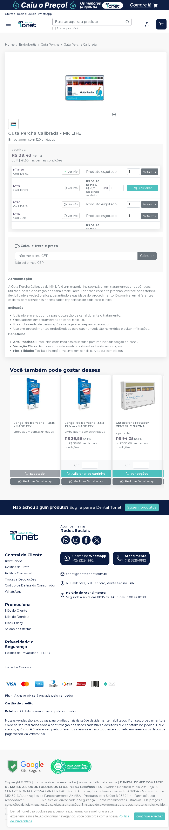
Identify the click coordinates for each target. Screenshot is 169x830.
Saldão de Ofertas (18, 629)
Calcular (147, 256)
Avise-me (149, 171)
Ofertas (10, 13)
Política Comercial (18, 573)
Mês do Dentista (17, 617)
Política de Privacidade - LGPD (27, 653)
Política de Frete (17, 567)
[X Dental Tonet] (96, 540)
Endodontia (27, 44)
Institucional (14, 561)
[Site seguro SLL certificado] (25, 766)
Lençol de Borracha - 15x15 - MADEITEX (34, 424)
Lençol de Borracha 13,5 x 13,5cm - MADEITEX (84, 424)
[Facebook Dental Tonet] (86, 540)
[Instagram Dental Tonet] (76, 540)
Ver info (73, 171)
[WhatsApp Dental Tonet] (65, 540)
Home (10, 44)
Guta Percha (50, 44)
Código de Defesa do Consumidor (30, 585)
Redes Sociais (26, 13)
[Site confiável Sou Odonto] (71, 767)
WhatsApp (45, 13)
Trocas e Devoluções (20, 579)
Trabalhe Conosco (18, 667)
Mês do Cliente (16, 611)
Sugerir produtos (141, 507)
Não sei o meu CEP (29, 263)
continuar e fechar (149, 816)
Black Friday (14, 623)
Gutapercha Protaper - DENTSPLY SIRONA (133, 424)
